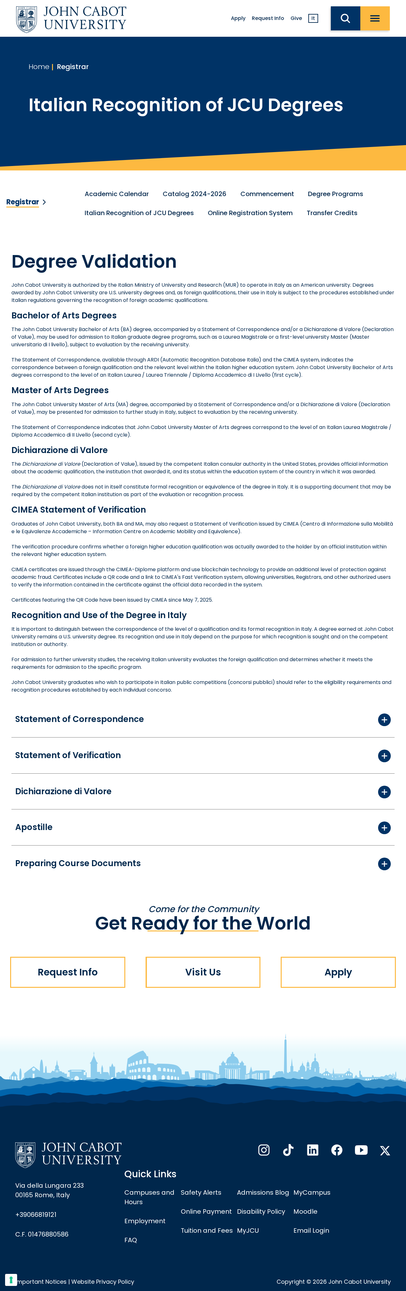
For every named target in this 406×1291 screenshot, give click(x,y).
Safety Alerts (201, 1192)
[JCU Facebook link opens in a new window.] (336, 1151)
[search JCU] (345, 18)
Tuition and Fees (207, 1230)
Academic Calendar (117, 193)
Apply (238, 18)
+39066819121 (35, 1214)
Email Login (311, 1230)
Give (296, 18)
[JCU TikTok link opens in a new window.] (287, 1151)
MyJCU (248, 1230)
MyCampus (312, 1192)
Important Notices (41, 1282)
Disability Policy (261, 1211)
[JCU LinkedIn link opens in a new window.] (312, 1151)
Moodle (305, 1211)
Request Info (268, 18)
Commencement (267, 193)
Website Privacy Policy (102, 1282)
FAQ (130, 1240)
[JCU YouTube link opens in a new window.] (360, 1151)
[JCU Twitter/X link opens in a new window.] (385, 1150)
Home (39, 67)
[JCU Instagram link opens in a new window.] (263, 1151)
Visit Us (203, 972)
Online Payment (206, 1211)
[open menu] (375, 18)
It (313, 18)
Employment (145, 1221)
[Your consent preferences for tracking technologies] (11, 1280)
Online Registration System (250, 212)
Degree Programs (335, 193)
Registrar (73, 67)
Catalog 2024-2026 (194, 193)
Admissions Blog (263, 1192)
